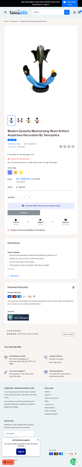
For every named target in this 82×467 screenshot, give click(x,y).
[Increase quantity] (30, 197)
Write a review (68, 334)
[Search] (67, 12)
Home (6, 21)
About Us (48, 395)
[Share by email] (72, 146)
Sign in (21, 451)
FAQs (46, 401)
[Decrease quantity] (18, 197)
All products (14, 21)
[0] (79, 12)
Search (47, 392)
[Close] (38, 440)
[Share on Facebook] (60, 146)
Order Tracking (50, 411)
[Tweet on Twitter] (68, 146)
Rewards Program (51, 414)
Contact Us (49, 404)
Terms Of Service (51, 398)
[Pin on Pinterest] (64, 146)
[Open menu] (5, 12)
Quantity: (11, 197)
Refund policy (50, 408)
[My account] (74, 12)
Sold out (23, 213)
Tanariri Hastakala (14, 144)
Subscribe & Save (71, 3)
